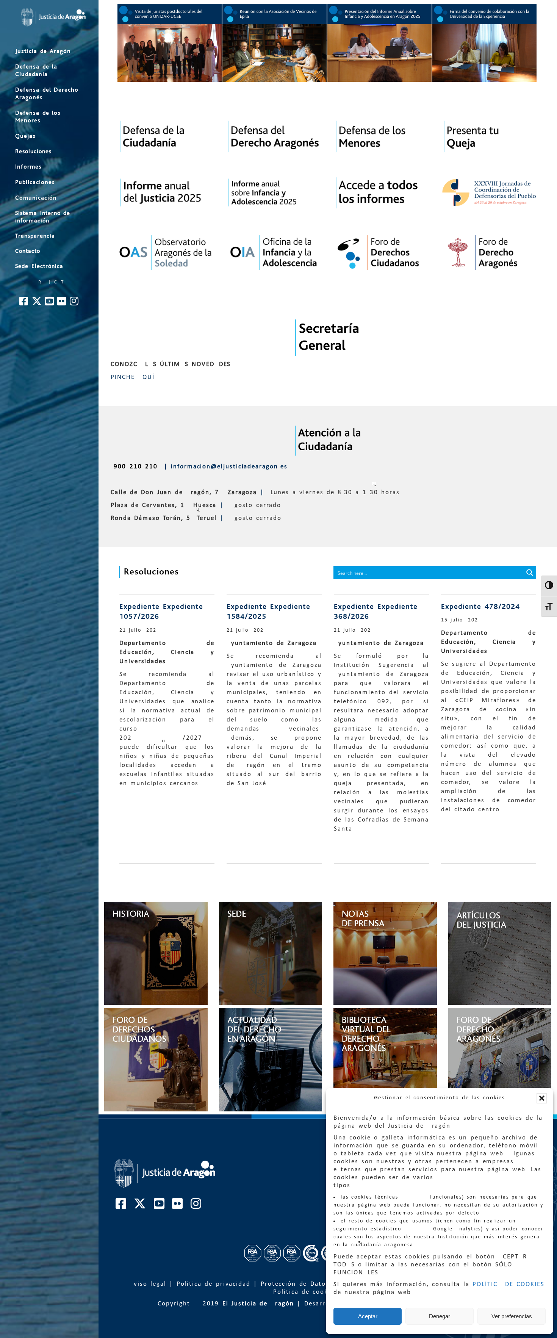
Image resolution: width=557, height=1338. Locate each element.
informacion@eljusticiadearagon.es (229, 466)
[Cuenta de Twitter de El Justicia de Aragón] (37, 303)
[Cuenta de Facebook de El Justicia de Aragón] (24, 303)
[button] (542, 1098)
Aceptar (367, 1316)
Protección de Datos (295, 1284)
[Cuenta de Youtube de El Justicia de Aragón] (50, 303)
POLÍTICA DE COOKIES (508, 1284)
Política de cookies (305, 1292)
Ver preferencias (511, 1316)
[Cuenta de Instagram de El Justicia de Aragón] (74, 303)
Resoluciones (151, 572)
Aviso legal (147, 1284)
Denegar (439, 1316)
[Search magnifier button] (529, 572)
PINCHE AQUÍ (133, 377)
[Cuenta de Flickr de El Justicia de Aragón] (62, 303)
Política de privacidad (213, 1284)
